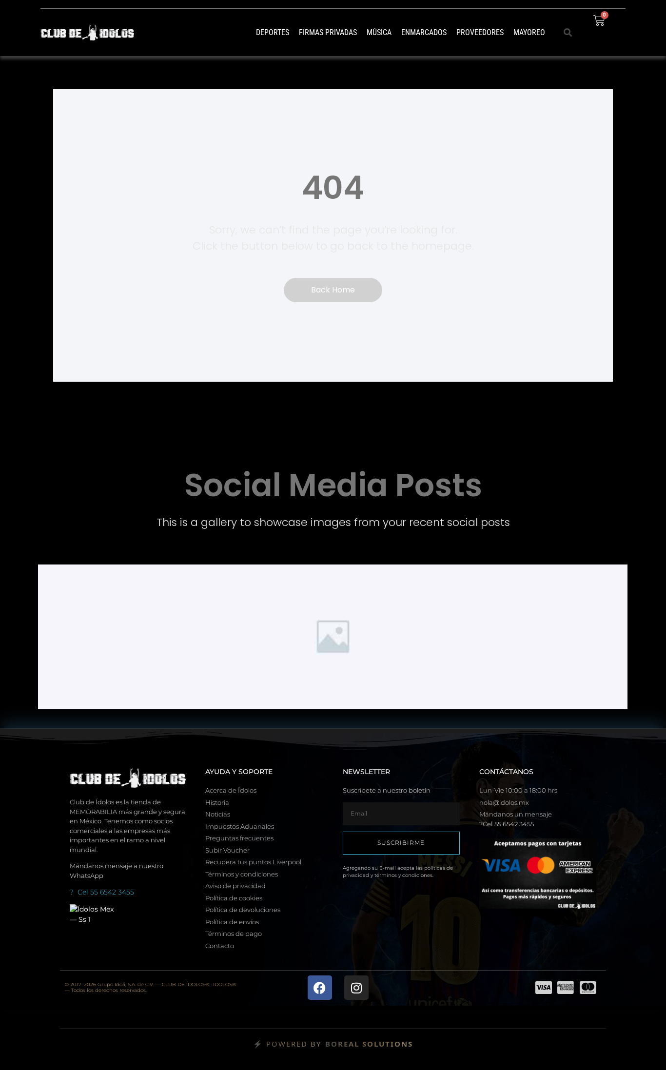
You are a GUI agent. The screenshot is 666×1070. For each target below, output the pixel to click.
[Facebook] (320, 987)
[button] (568, 32)
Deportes (272, 32)
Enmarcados (424, 32)
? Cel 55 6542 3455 (102, 892)
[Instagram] (356, 987)
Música (379, 32)
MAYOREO (529, 32)
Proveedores (480, 32)
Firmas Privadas (328, 32)
